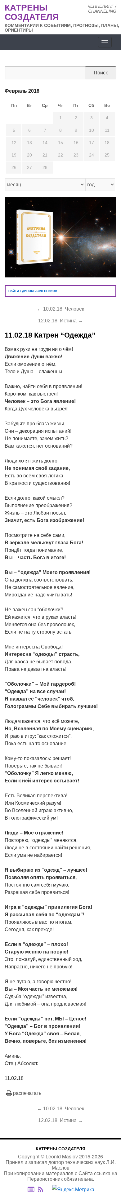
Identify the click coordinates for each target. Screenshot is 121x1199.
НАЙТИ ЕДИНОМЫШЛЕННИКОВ (32, 291)
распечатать (27, 1093)
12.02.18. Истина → (60, 320)
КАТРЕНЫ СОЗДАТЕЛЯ (60, 1148)
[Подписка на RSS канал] (43, 1190)
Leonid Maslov (62, 1156)
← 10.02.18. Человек (60, 309)
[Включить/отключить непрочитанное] (31, 1189)
